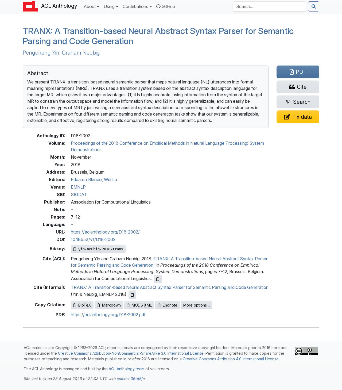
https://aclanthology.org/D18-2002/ (105, 232)
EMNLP (78, 187)
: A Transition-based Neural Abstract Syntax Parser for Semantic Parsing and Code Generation (158, 36)
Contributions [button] (135, 6)
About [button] (90, 6)
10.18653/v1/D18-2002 (93, 239)
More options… (196, 305)
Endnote (170, 305)
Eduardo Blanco (86, 179)
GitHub (168, 6)
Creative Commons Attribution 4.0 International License (231, 359)
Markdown (111, 305)
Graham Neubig (81, 52)
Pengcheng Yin (41, 52)
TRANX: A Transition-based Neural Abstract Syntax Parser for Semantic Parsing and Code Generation (170, 287)
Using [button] (109, 6)
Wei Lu (110, 179)
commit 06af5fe (131, 378)
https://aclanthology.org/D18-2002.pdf (108, 314)
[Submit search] (313, 6)
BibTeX (84, 305)
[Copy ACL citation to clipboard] (158, 279)
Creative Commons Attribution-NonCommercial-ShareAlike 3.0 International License (131, 353)
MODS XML (142, 305)
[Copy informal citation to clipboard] (132, 294)
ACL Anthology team (126, 368)
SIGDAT (79, 194)
